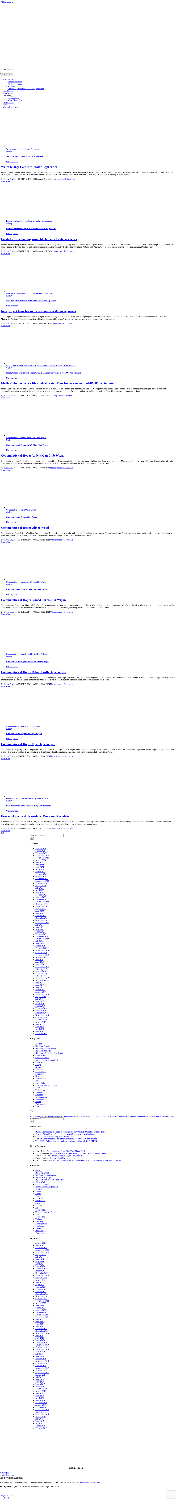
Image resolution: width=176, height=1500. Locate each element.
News (37, 1076)
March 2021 (40, 932)
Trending (39, 1095)
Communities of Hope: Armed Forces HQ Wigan (26, 582)
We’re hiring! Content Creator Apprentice (23, 149)
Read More (5, 181)
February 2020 (41, 948)
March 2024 (40, 872)
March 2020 (40, 946)
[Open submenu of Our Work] (12, 96)
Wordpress (39, 1106)
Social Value (40, 1083)
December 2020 (41, 936)
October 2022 (41, 904)
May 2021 (39, 929)
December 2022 (41, 899)
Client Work (40, 1055)
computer (97, 1116)
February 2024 (41, 874)
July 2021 (39, 925)
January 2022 (40, 916)
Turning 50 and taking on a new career (66, 1156)
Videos (38, 1102)
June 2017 (39, 985)
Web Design (40, 1104)
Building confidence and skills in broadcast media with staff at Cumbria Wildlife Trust (70, 1132)
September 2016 (42, 994)
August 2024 (40, 860)
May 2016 (39, 1001)
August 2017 (40, 980)
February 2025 (41, 853)
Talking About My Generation (47, 1085)
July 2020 (39, 941)
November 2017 (42, 973)
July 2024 (39, 862)
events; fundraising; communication (126, 1116)
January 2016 (40, 1010)
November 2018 (42, 966)
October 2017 (41, 976)
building (52, 1116)
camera (59, 1116)
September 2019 (42, 955)
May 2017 (39, 987)
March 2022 (40, 913)
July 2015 (39, 1024)
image (143, 1116)
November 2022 (42, 902)
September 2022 (42, 906)
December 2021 (41, 918)
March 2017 (40, 990)
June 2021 (39, 927)
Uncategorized (12, 161)
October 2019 (41, 953)
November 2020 (42, 939)
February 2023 (41, 895)
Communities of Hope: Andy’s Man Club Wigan (26, 438)
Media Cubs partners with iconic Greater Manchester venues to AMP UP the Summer (41, 365)
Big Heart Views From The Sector (49, 1053)
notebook (156, 1116)
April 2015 (39, 1029)
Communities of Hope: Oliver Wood (21, 510)
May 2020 (39, 943)
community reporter (85, 1116)
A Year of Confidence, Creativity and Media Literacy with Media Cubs (64, 1134)
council (104, 1116)
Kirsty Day (8, 179)
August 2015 (40, 1022)
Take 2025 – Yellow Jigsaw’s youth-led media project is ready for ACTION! (66, 1141)
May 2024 (39, 867)
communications (69, 1116)
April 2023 (39, 890)
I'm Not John (40, 1071)
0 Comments (70, 179)
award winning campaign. (90, 1482)
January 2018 (40, 971)
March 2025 (40, 851)
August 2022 (40, 909)
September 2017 (42, 978)
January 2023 (40, 897)
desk (109, 1116)
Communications (42, 1058)
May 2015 (39, 1027)
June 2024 (39, 865)
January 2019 (40, 964)
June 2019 (39, 962)
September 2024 (42, 858)
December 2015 (41, 1013)
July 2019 (39, 959)
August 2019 (40, 957)
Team (37, 1088)
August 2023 (40, 885)
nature (149, 1116)
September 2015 (42, 1020)
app (41, 1116)
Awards (38, 1044)
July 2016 (39, 999)
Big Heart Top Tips (43, 1051)
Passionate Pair (41, 1078)
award (46, 1116)
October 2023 (41, 883)
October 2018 (41, 969)
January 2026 (40, 848)
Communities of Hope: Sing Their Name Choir (54, 1136)
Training (38, 1092)
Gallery (9, 151)
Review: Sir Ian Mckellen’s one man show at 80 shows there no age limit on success (87, 1160)
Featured (39, 1069)
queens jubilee (169, 1116)
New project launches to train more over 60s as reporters (29, 293)
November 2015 (42, 1015)
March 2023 (40, 892)
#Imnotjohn (35, 1116)
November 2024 (42, 855)
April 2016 (39, 1003)
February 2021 (41, 934)
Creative (38, 1062)
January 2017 (40, 992)
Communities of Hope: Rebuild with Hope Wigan (26, 654)
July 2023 (39, 888)
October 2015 (41, 1017)
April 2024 (39, 869)
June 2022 (39, 911)
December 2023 (41, 879)
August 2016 (40, 997)
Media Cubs (40, 1074)
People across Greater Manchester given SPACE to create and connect (78, 1153)
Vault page (39, 1099)
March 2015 (40, 1031)
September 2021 (42, 922)
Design (38, 1064)
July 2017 (39, 983)
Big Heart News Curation (45, 1048)
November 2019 (42, 950)
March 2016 (40, 1006)
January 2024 (40, 876)
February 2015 (41, 1034)
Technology (40, 1090)
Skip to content (7, 2)
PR (36, 1081)
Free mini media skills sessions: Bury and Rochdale (27, 798)
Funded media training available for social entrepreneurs (29, 221)
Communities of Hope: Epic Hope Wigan (23, 726)
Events (38, 1067)
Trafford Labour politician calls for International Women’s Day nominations (66, 1139)
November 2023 (42, 881)
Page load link (7, 1495)
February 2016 (41, 1008)
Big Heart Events (42, 1046)
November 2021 (42, 920)
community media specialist (46, 1060)
